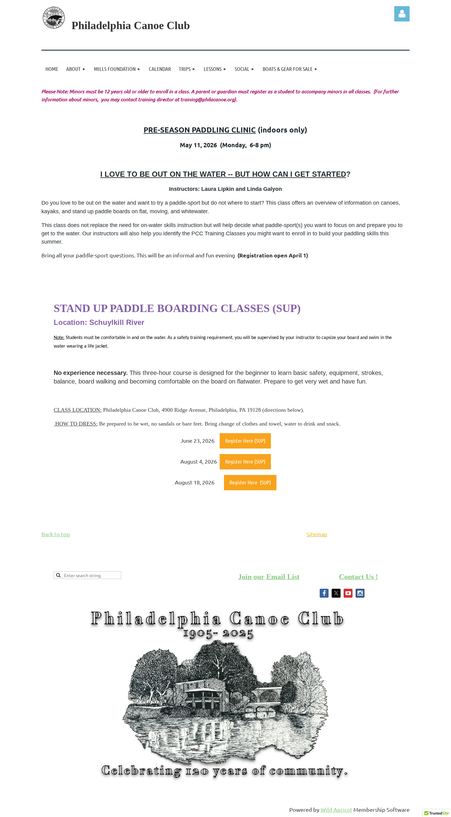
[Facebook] (324, 593)
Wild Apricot (336, 809)
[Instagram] (360, 593)
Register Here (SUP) (245, 440)
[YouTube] (348, 593)
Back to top (55, 534)
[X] (336, 593)
